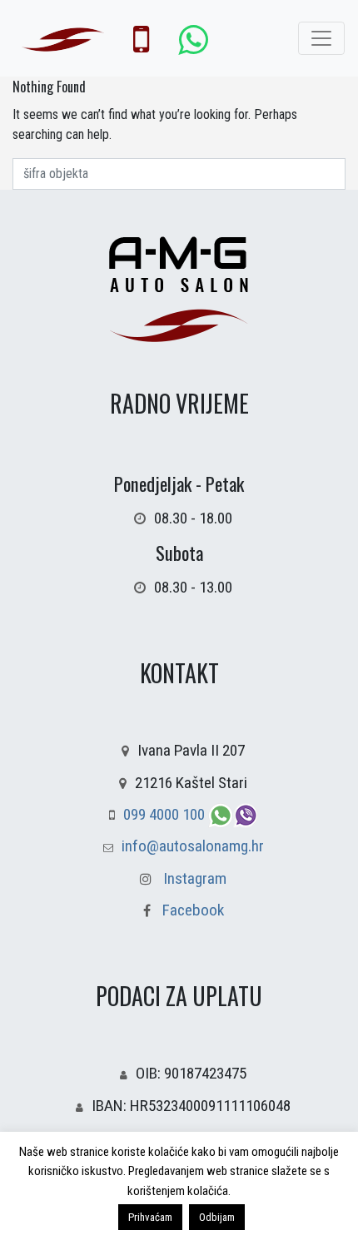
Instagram (194, 878)
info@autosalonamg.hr (193, 846)
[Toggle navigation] (321, 38)
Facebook (191, 910)
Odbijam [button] (217, 1217)
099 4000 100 (165, 814)
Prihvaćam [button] (150, 1217)
